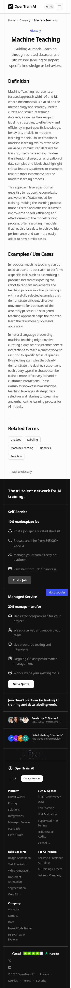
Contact (13, 916)
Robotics (45, 448)
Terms (27, 980)
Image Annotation (19, 858)
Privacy (44, 974)
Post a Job (20, 580)
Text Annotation (18, 864)
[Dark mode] (51, 6)
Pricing (12, 803)
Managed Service (19, 822)
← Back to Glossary (20, 472)
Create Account (31, 778)
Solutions (14, 809)
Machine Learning (22, 448)
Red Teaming (46, 808)
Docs (11, 922)
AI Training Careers (50, 869)
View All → (44, 843)
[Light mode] (47, 6)
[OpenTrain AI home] (19, 7)
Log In (13, 778)
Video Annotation (19, 870)
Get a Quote (21, 684)
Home (11, 20)
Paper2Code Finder (20, 928)
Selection (16, 456)
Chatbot (16, 439)
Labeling (32, 439)
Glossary (25, 20)
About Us (14, 909)
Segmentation (17, 888)
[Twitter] (9, 960)
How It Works (16, 797)
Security (41, 980)
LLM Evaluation (47, 814)
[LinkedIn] (9, 967)
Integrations (15, 816)
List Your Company (49, 875)
